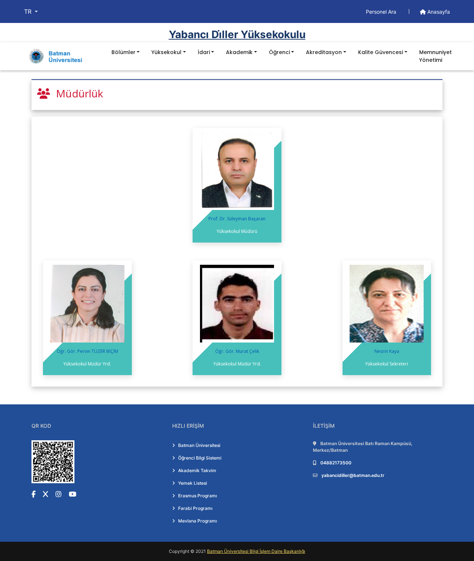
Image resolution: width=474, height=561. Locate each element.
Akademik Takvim (197, 470)
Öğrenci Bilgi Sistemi (199, 458)
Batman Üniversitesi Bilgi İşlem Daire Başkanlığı (256, 551)
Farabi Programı (195, 508)
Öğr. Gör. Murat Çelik (237, 351)
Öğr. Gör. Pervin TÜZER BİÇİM (87, 351)
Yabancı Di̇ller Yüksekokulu (237, 34)
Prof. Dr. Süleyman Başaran (237, 219)
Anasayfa (438, 12)
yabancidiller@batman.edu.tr (352, 475)
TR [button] (28, 11)
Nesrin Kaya (386, 351)
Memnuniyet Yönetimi (435, 56)
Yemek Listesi (192, 483)
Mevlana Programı (197, 521)
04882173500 (335, 462)
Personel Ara (382, 12)
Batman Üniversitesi (199, 445)
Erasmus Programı (197, 495)
